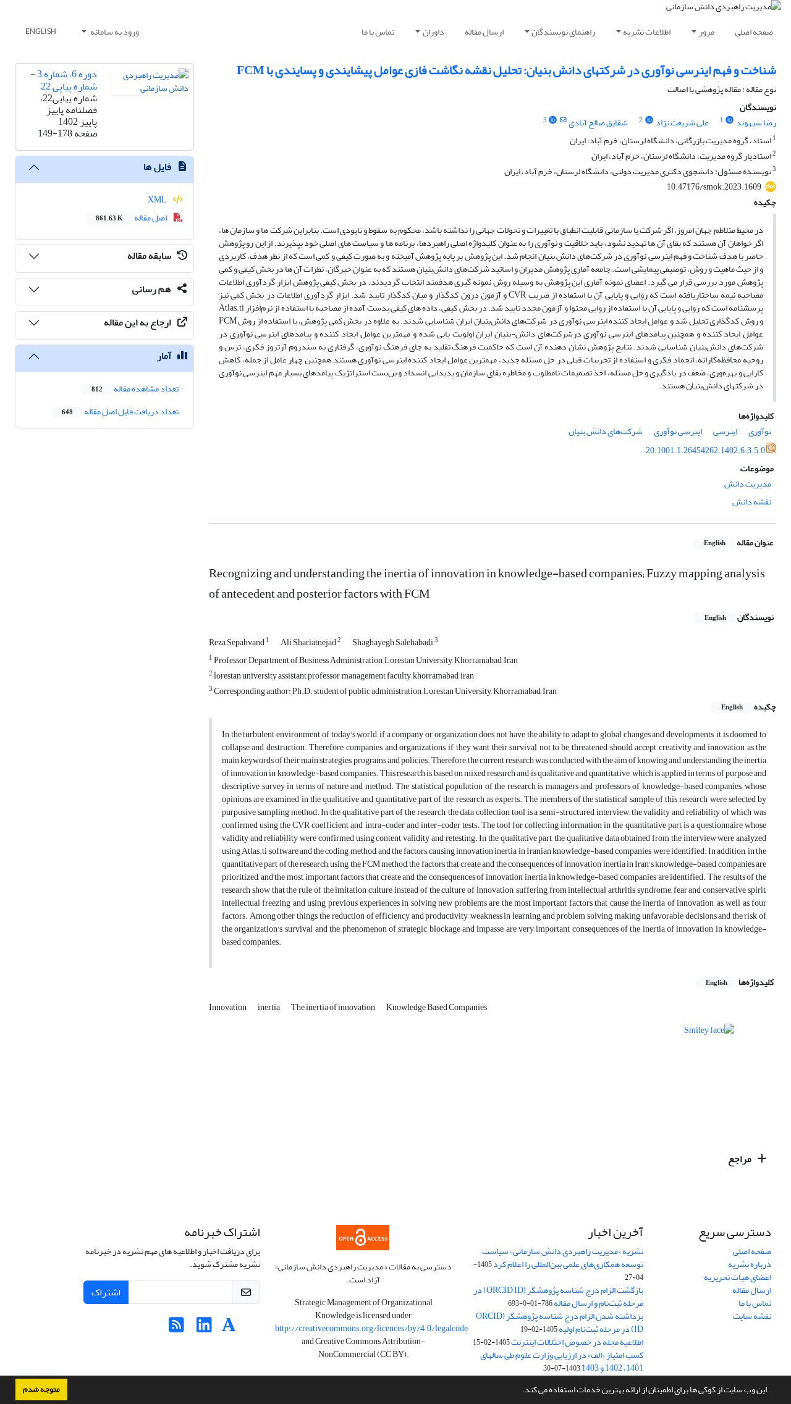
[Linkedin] (204, 1328)
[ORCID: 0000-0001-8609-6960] (649, 120)
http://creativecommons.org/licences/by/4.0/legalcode (371, 1328)
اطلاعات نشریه (646, 31)
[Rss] (176, 1328)
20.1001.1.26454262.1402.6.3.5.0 (705, 450)
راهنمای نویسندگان (563, 31)
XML (158, 199)
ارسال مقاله (484, 31)
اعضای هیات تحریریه (737, 1277)
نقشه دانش (751, 501)
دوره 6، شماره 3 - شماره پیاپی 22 (63, 80)
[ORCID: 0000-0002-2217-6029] (730, 120)
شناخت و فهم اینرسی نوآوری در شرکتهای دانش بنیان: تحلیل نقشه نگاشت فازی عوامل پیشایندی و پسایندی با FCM (506, 70)
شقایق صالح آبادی (598, 122)
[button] (519, 1391)
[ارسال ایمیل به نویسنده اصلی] (563, 120)
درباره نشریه (749, 1264)
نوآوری (759, 431)
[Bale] (250, 1328)
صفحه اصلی (754, 31)
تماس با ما (378, 31)
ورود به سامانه (114, 31)
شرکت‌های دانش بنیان (606, 431)
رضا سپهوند (756, 122)
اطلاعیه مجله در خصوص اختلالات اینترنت (577, 1342)
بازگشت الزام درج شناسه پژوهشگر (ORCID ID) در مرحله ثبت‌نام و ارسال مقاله (558, 1296)
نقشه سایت (752, 1316)
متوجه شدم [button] (41, 1389)
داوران (433, 31)
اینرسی (725, 431)
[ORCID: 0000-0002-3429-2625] (553, 120)
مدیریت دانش (747, 483)
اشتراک (106, 1292)
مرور (706, 31)
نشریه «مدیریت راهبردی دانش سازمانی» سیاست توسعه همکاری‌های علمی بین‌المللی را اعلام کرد (562, 1257)
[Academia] (229, 1328)
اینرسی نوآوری (678, 431)
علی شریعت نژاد (682, 122)
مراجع (740, 1159)
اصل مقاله (132, 217)
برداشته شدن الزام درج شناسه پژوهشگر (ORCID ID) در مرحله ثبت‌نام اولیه (559, 1322)
